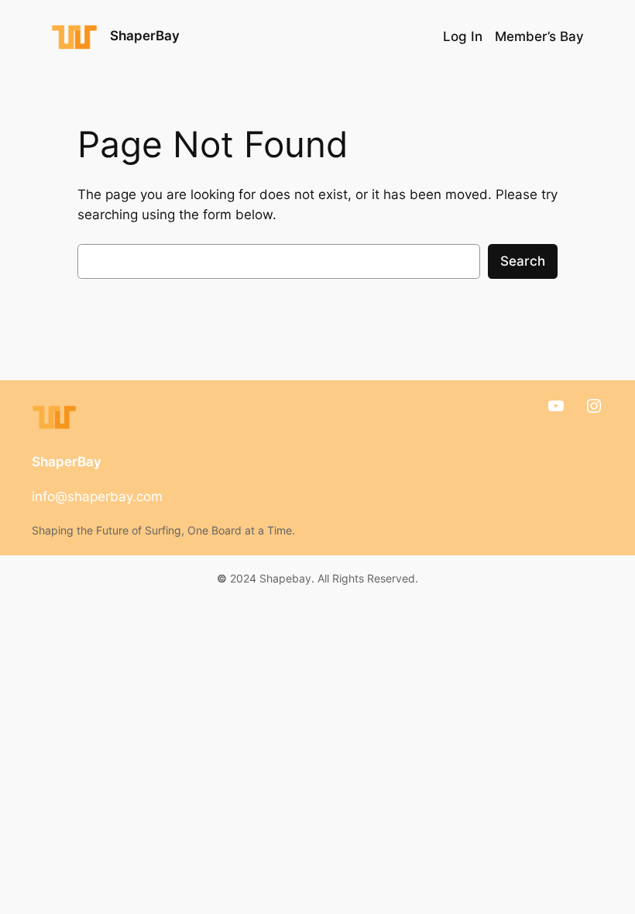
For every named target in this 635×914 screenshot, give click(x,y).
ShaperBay (145, 35)
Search (522, 261)
